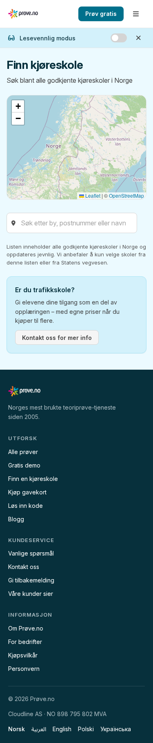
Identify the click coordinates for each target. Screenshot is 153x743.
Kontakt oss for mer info (57, 337)
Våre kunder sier (30, 593)
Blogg (16, 519)
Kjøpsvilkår (23, 655)
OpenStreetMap (126, 195)
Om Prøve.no (25, 628)
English (62, 728)
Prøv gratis (101, 13)
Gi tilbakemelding (31, 580)
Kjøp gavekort (27, 492)
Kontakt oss (23, 566)
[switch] (119, 37)
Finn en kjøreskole (33, 478)
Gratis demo (24, 465)
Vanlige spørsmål (31, 553)
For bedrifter (25, 641)
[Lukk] (138, 37)
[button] (18, 106)
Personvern (24, 668)
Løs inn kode (25, 505)
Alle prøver (23, 451)
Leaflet (92, 195)
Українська (115, 728)
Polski (86, 728)
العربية (38, 728)
